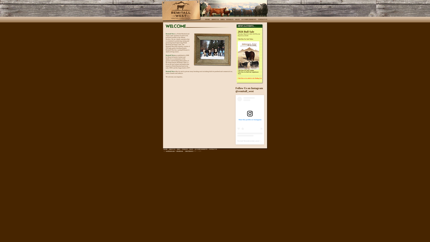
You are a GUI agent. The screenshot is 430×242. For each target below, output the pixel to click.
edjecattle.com (179, 151)
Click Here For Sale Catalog (246, 70)
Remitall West (242, 141)
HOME (207, 19)
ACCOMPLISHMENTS (248, 19)
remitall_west (254, 141)
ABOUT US (215, 19)
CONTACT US (262, 19)
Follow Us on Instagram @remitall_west (249, 90)
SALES (237, 19)
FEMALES (229, 19)
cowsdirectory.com (170, 151)
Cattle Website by (189, 151)
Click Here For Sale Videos (245, 39)
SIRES (222, 19)
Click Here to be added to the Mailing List (250, 78)
